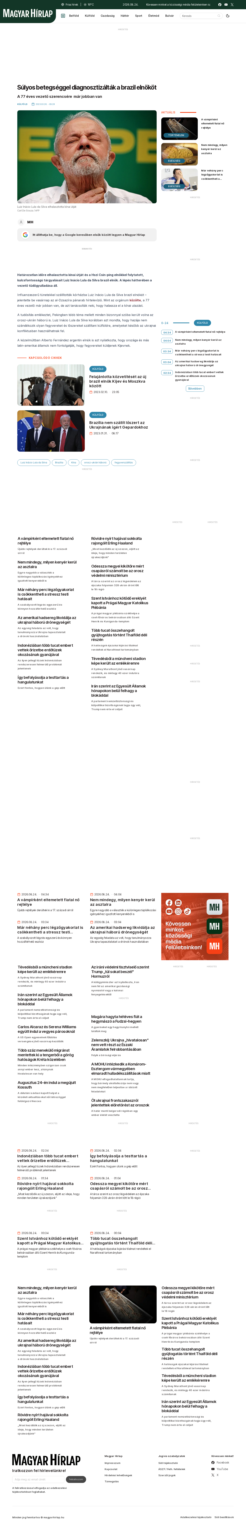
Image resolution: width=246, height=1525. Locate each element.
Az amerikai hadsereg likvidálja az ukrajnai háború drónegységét (196, 363)
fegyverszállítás (124, 462)
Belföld (74, 15)
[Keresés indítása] (218, 15)
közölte (135, 300)
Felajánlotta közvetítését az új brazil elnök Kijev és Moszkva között (117, 381)
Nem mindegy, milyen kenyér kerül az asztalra (214, 149)
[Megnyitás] (63, 16)
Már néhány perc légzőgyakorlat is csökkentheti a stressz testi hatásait (214, 176)
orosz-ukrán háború (95, 462)
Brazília (59, 462)
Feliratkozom (76, 1479)
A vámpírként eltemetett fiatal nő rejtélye (212, 123)
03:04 (167, 362)
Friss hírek (72, 4)
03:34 (167, 351)
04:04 (167, 340)
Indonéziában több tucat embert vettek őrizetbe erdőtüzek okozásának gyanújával (199, 376)
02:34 (167, 372)
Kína (73, 462)
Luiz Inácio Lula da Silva (34, 462)
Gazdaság (108, 15)
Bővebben (195, 388)
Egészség (174, 160)
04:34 (167, 332)
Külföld (90, 15)
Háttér (125, 15)
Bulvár (169, 15)
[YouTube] (226, 4)
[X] (232, 4)
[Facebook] (219, 4)
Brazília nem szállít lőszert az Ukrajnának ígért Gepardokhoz (118, 425)
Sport (138, 15)
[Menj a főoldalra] (27, 13)
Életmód (153, 15)
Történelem (176, 135)
